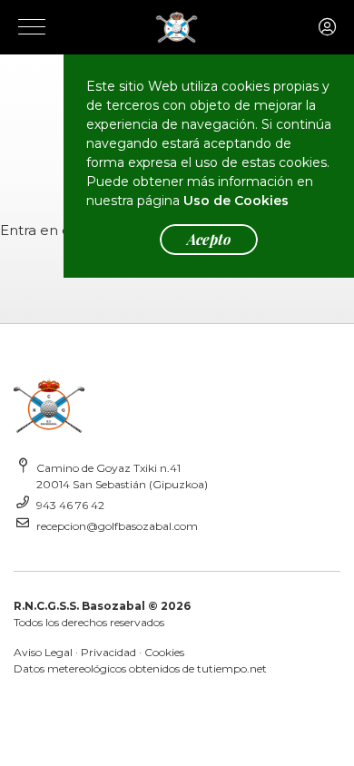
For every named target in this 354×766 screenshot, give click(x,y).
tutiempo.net (232, 668)
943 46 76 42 (70, 505)
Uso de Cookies (236, 200)
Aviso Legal (43, 652)
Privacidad (108, 652)
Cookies (164, 652)
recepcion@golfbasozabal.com (117, 526)
